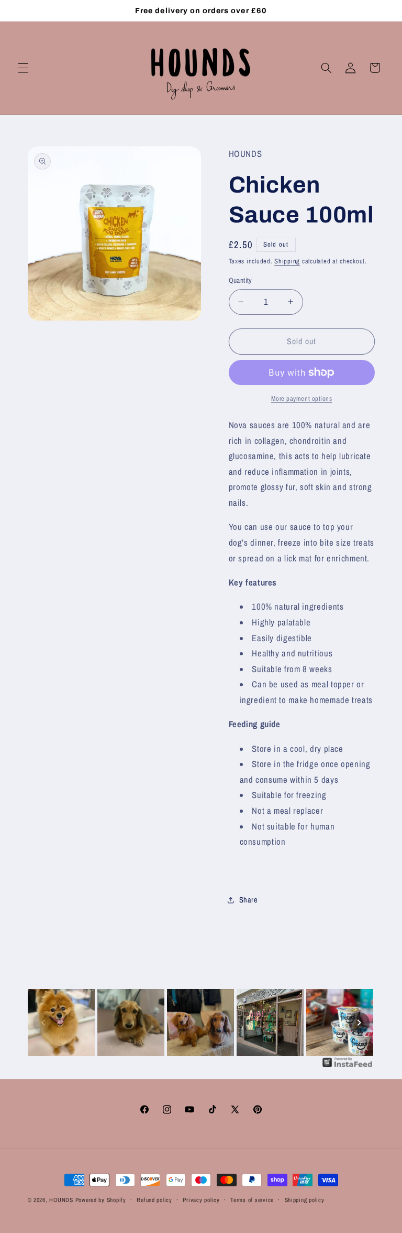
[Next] (359, 1022)
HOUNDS (61, 1200)
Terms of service (252, 1200)
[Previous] (43, 1022)
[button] (23, 68)
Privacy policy (201, 1200)
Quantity (240, 280)
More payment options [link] (301, 398)
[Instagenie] (347, 1066)
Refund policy (154, 1200)
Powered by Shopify (100, 1200)
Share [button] (248, 900)
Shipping (287, 261)
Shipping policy (305, 1200)
